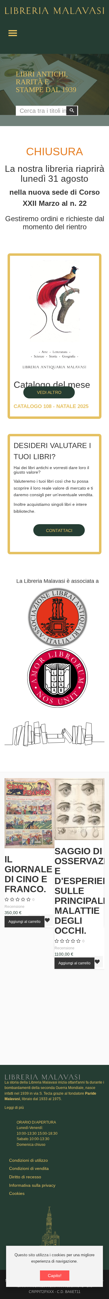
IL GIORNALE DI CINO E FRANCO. (28, 874)
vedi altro (49, 392)
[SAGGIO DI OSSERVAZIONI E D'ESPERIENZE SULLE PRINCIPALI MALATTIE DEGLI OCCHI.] (79, 809)
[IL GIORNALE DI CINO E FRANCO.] (29, 813)
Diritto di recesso (25, 1176)
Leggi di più (14, 1108)
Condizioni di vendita (29, 1168)
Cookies (17, 1193)
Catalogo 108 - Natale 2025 (51, 406)
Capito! (54, 1275)
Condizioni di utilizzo (28, 1160)
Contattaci (59, 530)
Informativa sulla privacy (32, 1185)
